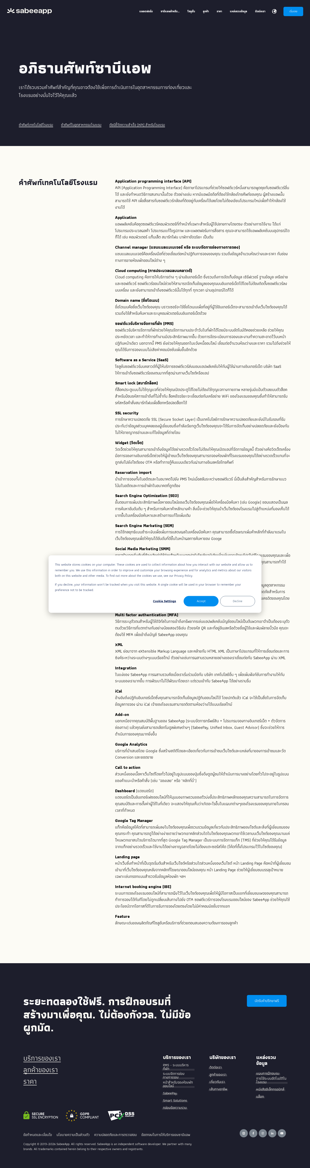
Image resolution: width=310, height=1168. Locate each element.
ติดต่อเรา (215, 1067)
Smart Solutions (175, 1100)
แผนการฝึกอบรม (267, 1073)
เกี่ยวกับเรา (217, 1082)
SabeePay (170, 1093)
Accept (201, 601)
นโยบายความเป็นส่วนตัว (73, 1135)
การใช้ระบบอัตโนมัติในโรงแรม (271, 1080)
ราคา (30, 1081)
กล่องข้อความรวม (175, 1108)
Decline (237, 601)
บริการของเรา (42, 1058)
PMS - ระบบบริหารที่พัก (176, 1067)
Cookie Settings (164, 601)
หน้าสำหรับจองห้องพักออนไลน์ (178, 1084)
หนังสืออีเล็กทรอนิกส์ (270, 1089)
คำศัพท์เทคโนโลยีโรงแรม (36, 125)
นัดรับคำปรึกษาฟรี (267, 1001)
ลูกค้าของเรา (40, 1069)
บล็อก (260, 1097)
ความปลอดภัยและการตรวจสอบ (115, 1135)
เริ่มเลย (293, 11)
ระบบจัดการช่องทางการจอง (174, 1075)
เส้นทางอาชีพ (218, 1089)
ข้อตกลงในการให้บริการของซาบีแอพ (165, 1135)
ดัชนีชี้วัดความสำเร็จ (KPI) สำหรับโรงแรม (137, 125)
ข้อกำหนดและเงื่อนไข (37, 1135)
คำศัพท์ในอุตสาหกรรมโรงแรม (81, 125)
